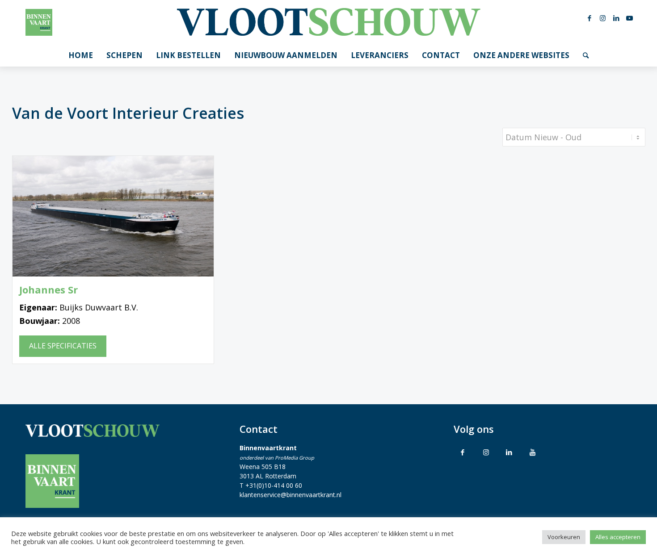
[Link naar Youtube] (629, 18)
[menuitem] (81, 55)
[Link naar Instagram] (603, 18)
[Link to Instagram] (486, 452)
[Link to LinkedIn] (509, 452)
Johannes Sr (48, 289)
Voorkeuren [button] (564, 537)
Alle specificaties (63, 346)
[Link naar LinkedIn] (616, 18)
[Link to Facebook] (463, 452)
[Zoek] (586, 55)
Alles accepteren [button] (617, 537)
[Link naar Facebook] (589, 18)
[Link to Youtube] (532, 452)
